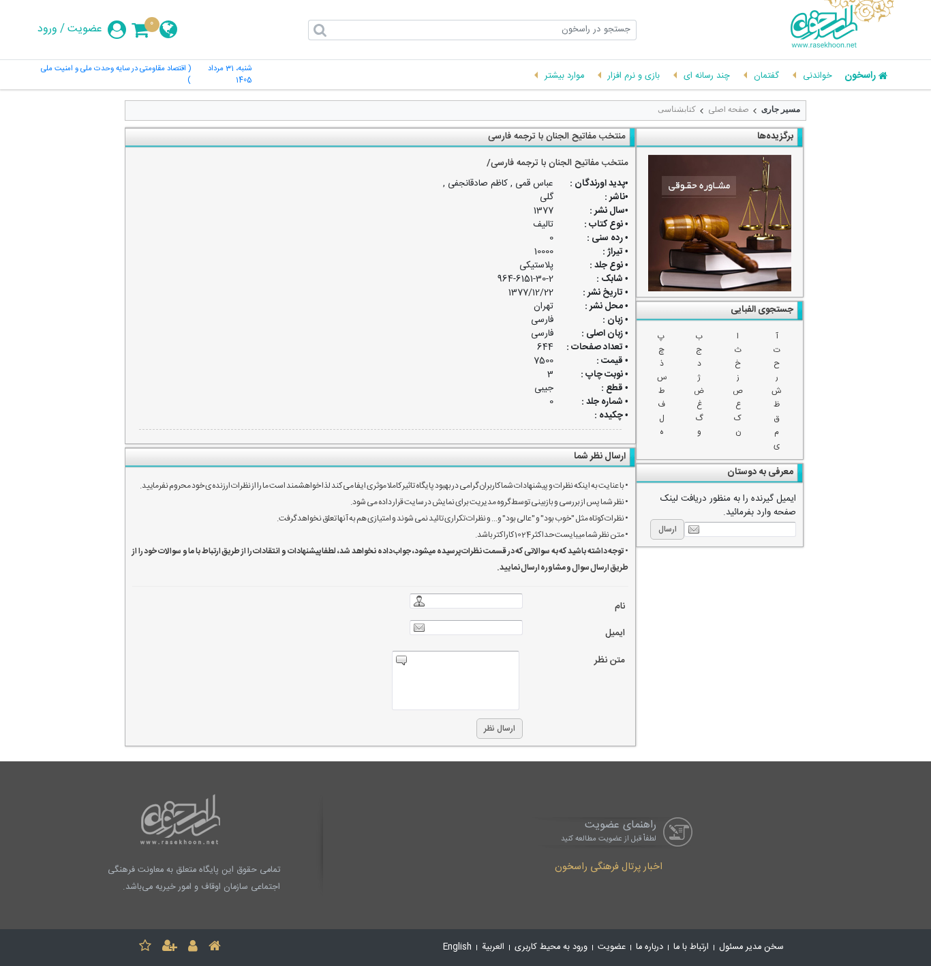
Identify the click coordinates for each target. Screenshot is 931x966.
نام (620, 607)
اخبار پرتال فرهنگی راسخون (608, 867)
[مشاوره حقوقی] (720, 223)
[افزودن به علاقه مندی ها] (145, 948)
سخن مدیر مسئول (751, 947)
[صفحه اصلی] (214, 948)
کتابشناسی (677, 109)
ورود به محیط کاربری (551, 947)
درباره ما (649, 947)
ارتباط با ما (691, 947)
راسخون (860, 76)
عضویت (84, 29)
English (457, 947)
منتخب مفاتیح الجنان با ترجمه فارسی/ (557, 163)
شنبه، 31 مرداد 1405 (229, 75)
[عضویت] (170, 948)
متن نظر (609, 661)
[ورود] (193, 948)
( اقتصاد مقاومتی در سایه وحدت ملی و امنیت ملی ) (116, 75)
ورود (47, 29)
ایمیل (615, 633)
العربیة (493, 947)
